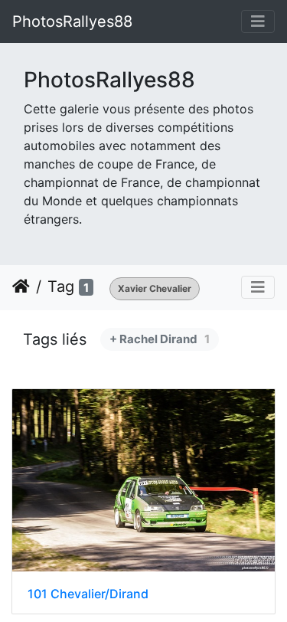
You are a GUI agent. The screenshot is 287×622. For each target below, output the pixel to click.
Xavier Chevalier (154, 288)
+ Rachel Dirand (159, 339)
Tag (60, 286)
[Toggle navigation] (258, 21)
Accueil (21, 286)
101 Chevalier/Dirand (88, 594)
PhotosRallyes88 (72, 21)
